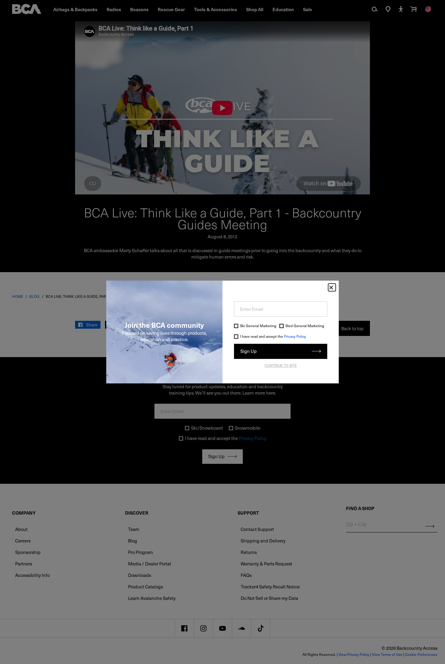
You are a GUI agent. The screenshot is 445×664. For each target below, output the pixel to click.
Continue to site (281, 365)
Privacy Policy (295, 336)
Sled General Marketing (304, 325)
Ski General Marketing (258, 325)
